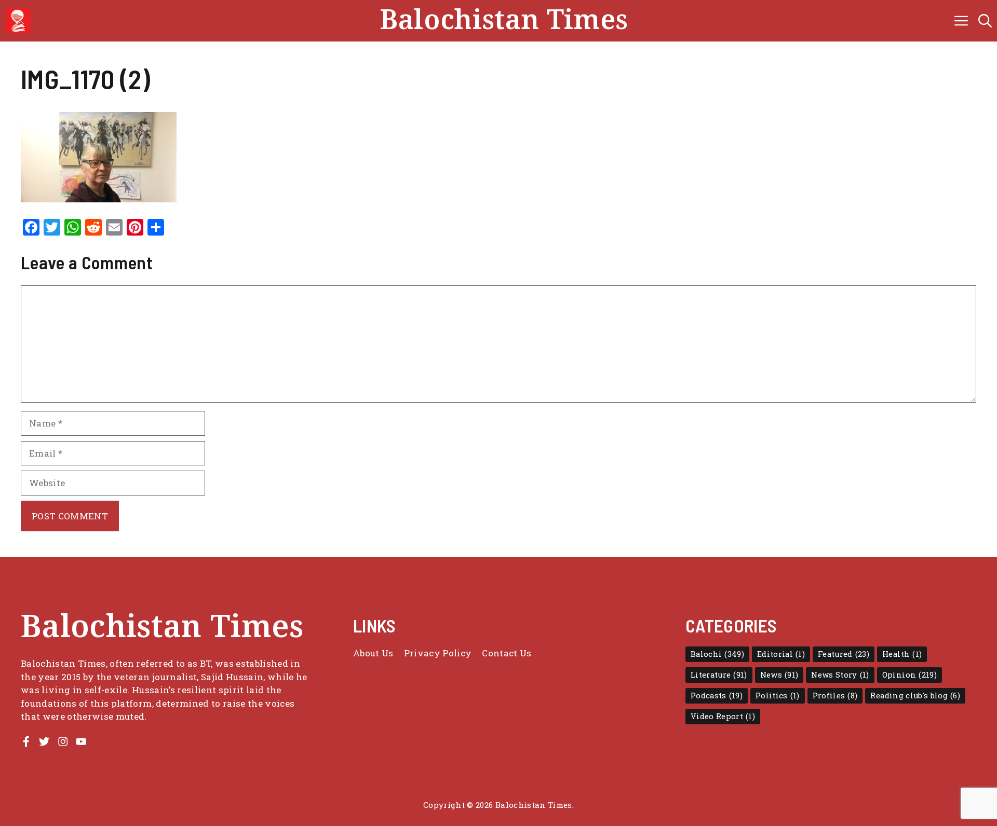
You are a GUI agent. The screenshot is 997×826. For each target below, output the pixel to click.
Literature (719, 675)
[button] (985, 21)
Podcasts (717, 695)
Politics (778, 695)
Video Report (723, 716)
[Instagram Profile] (63, 741)
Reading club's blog (915, 695)
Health (902, 654)
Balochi (717, 654)
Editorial (781, 654)
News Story (840, 675)
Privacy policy (438, 653)
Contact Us (506, 653)
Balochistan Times (504, 21)
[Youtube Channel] (81, 741)
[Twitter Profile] (44, 741)
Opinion (909, 675)
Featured (843, 654)
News (779, 675)
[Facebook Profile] (26, 741)
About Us (373, 653)
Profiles (835, 695)
